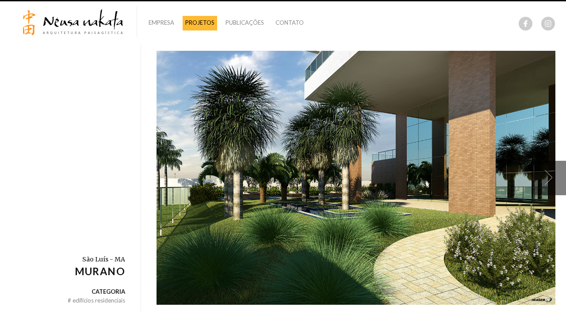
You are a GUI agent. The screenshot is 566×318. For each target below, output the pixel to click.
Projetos (199, 22)
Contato (289, 22)
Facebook (525, 23)
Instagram (548, 23)
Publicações (245, 22)
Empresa (161, 22)
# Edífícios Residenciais (96, 300)
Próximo (549, 178)
